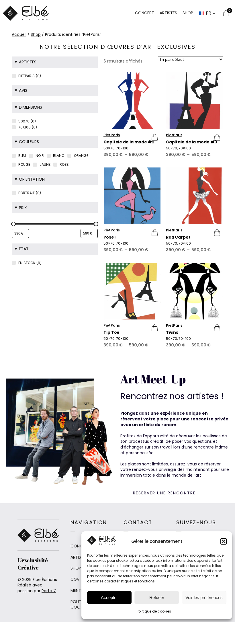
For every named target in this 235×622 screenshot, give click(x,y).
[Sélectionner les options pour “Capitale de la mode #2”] (153, 137)
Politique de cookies (154, 611)
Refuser (156, 597)
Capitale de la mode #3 (191, 142)
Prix (23, 207)
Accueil (19, 34)
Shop (36, 34)
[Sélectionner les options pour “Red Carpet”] (215, 232)
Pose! (109, 237)
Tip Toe (111, 332)
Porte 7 (49, 591)
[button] (223, 541)
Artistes (27, 62)
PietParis (111, 134)
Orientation (32, 179)
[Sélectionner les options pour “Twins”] (215, 327)
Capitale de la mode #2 (128, 142)
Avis (23, 90)
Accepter (109, 597)
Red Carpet (178, 237)
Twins (172, 332)
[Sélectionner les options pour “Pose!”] (153, 232)
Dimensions (30, 107)
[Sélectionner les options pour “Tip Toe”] (153, 327)
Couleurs (29, 142)
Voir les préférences (204, 597)
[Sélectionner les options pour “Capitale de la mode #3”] (215, 137)
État (24, 249)
